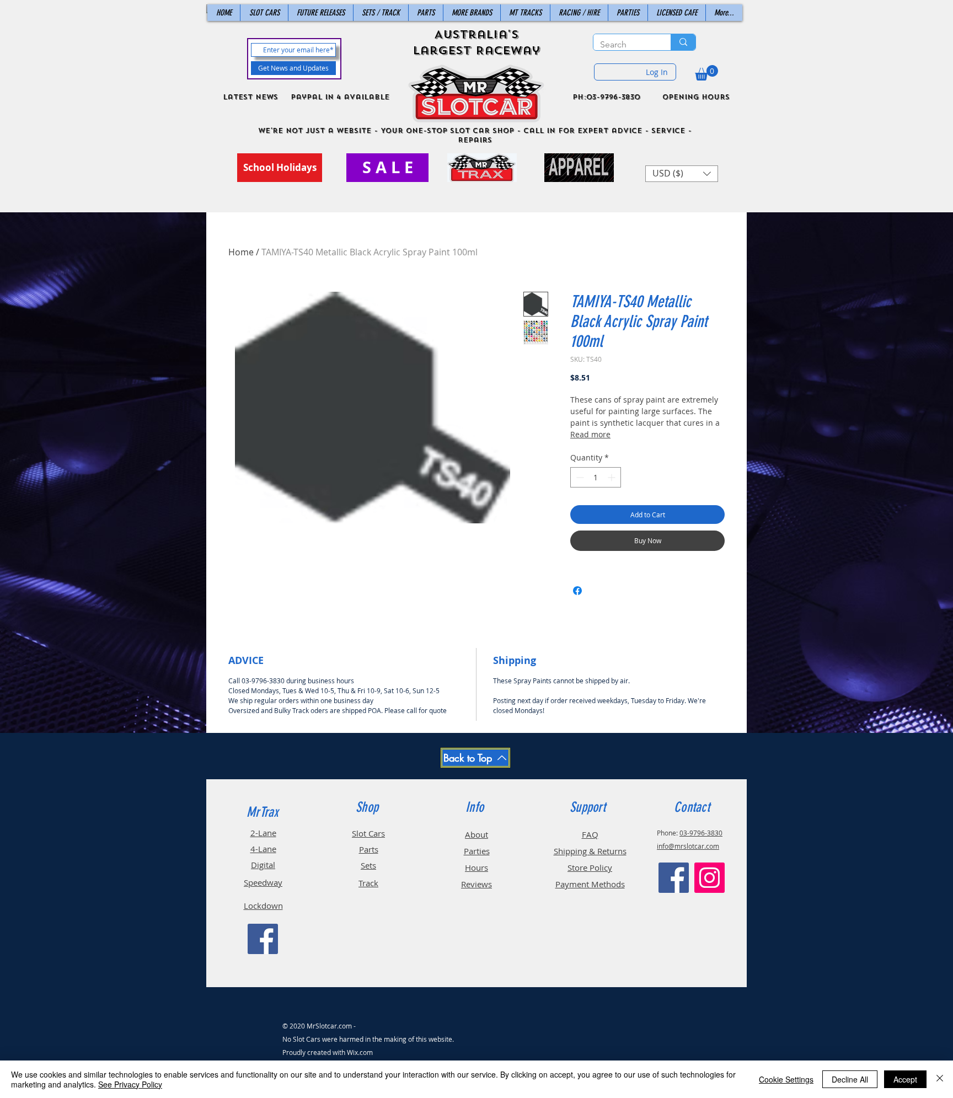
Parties (477, 850)
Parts (368, 849)
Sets (368, 865)
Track (368, 882)
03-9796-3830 (700, 832)
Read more (590, 434)
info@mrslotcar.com (688, 846)
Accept (905, 1079)
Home (241, 252)
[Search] (683, 42)
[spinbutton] (596, 477)
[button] (706, 73)
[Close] (939, 1079)
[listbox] (681, 173)
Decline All (850, 1079)
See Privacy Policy (130, 1084)
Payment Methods (590, 884)
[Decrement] (579, 477)
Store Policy (589, 867)
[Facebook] (263, 939)
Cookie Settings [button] (786, 1079)
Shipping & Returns (590, 850)
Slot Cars (368, 833)
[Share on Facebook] (577, 590)
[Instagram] (709, 878)
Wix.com (360, 1052)
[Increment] (612, 477)
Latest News (250, 97)
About (476, 834)
